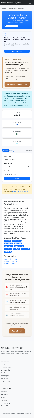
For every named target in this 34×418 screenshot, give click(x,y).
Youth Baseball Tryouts (11, 2)
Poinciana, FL (25, 249)
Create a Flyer (5, 381)
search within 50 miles (20, 191)
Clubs (11, 150)
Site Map (4, 400)
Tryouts (5, 150)
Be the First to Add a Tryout (17, 84)
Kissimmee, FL (17, 241)
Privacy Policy (5, 403)
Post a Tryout (17, 331)
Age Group (8, 163)
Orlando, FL (8, 249)
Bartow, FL (7, 241)
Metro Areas (12, 9)
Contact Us (4, 392)
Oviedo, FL (16, 249)
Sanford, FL (8, 251)
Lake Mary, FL (8, 243)
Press (3, 397)
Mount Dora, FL (19, 246)
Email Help (4, 394)
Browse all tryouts (10, 261)
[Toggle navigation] (30, 3)
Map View (4, 373)
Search (6, 171)
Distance (7, 156)
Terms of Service (6, 406)
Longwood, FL (8, 246)
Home (4, 9)
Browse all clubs (9, 264)
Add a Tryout (5, 376)
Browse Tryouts (6, 367)
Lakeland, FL (18, 243)
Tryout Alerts (5, 378)
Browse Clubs (5, 370)
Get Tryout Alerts (17, 51)
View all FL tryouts (10, 259)
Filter (17, 179)
